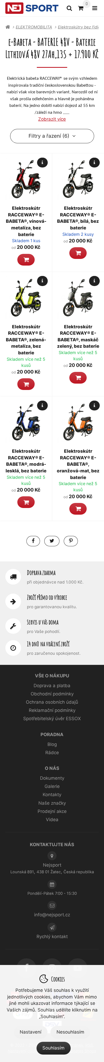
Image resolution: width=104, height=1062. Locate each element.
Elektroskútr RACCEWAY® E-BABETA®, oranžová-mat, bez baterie (78, 464)
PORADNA (52, 734)
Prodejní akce (52, 811)
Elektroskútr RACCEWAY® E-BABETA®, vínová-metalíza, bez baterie (26, 221)
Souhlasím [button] (53, 1048)
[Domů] (31, 8)
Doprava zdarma (41, 573)
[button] (26, 260)
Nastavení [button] (30, 1032)
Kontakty (52, 794)
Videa (52, 819)
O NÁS (52, 768)
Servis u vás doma (42, 622)
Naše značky (52, 803)
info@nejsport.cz (52, 914)
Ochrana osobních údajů (52, 702)
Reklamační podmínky (52, 710)
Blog (52, 744)
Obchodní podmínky (52, 693)
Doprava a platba (52, 685)
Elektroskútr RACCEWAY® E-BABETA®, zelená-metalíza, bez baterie (26, 340)
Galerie (52, 786)
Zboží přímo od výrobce (47, 597)
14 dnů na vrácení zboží (48, 644)
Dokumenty (52, 778)
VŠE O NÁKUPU (52, 675)
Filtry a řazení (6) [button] (49, 136)
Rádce (52, 752)
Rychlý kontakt (52, 936)
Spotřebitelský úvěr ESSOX (52, 718)
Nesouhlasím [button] (70, 1032)
